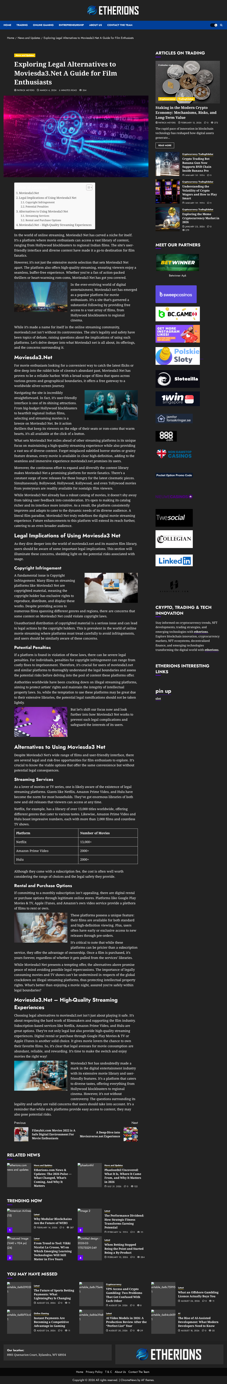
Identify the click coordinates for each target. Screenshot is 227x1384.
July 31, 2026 (114, 1186)
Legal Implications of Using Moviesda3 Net (47, 198)
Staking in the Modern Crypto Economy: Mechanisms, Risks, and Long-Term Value (186, 112)
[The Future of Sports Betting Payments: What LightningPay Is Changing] (19, 1294)
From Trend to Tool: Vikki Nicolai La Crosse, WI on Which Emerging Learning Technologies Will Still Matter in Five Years (53, 1251)
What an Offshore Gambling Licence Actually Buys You (198, 1294)
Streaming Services (37, 215)
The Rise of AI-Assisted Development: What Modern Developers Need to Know (198, 1322)
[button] (221, 25)
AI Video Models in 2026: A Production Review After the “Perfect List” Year (126, 1322)
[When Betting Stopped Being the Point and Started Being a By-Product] (90, 1248)
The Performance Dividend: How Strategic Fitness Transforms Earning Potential (124, 1221)
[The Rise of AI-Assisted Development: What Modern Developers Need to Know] (163, 1322)
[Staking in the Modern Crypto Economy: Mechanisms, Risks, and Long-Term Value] (188, 82)
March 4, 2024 (48, 90)
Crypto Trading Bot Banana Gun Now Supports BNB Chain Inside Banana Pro (196, 165)
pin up (163, 691)
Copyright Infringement (40, 202)
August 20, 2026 (118, 1330)
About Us (95, 25)
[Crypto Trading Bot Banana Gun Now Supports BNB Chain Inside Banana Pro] (168, 164)
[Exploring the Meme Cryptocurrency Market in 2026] (168, 219)
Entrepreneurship (71, 25)
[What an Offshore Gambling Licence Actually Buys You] (163, 1294)
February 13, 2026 (191, 122)
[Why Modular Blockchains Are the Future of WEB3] (19, 1221)
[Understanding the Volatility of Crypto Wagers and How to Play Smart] (168, 191)
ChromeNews (129, 1380)
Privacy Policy (94, 1372)
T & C (108, 1372)
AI (179, 1313)
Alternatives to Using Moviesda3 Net (43, 211)
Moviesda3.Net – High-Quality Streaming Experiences (55, 225)
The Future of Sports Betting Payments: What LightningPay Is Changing (54, 1294)
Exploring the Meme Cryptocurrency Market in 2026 (200, 218)
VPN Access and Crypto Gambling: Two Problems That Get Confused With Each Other (124, 1295)
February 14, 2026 (47, 1227)
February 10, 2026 (117, 1257)
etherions (211, 650)
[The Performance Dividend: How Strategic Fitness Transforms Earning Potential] (90, 1221)
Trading (22, 25)
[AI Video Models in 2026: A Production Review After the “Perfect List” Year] (91, 1322)
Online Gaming (43, 25)
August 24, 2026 (118, 1305)
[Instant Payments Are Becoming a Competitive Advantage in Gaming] (19, 1322)
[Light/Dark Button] (213, 25)
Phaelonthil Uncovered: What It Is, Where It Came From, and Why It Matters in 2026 (122, 1176)
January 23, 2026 (195, 226)
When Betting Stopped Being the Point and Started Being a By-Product (123, 1249)
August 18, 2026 (190, 1330)
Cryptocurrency (167, 98)
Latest (37, 1214)
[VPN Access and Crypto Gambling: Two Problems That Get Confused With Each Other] (91, 1294)
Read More (164, 145)
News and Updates (25, 55)
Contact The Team (119, 25)
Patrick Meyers (25, 90)
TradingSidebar (186, 98)
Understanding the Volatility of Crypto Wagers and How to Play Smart (199, 192)
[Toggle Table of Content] (88, 187)
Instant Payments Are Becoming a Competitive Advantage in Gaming (51, 1322)
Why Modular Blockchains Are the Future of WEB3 (53, 1221)
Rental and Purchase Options (43, 220)
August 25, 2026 (46, 1303)
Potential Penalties (37, 206)
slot (158, 699)
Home (7, 25)
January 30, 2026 (195, 175)
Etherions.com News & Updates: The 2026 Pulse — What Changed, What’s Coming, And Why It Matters (52, 1178)
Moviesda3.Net (29, 193)
